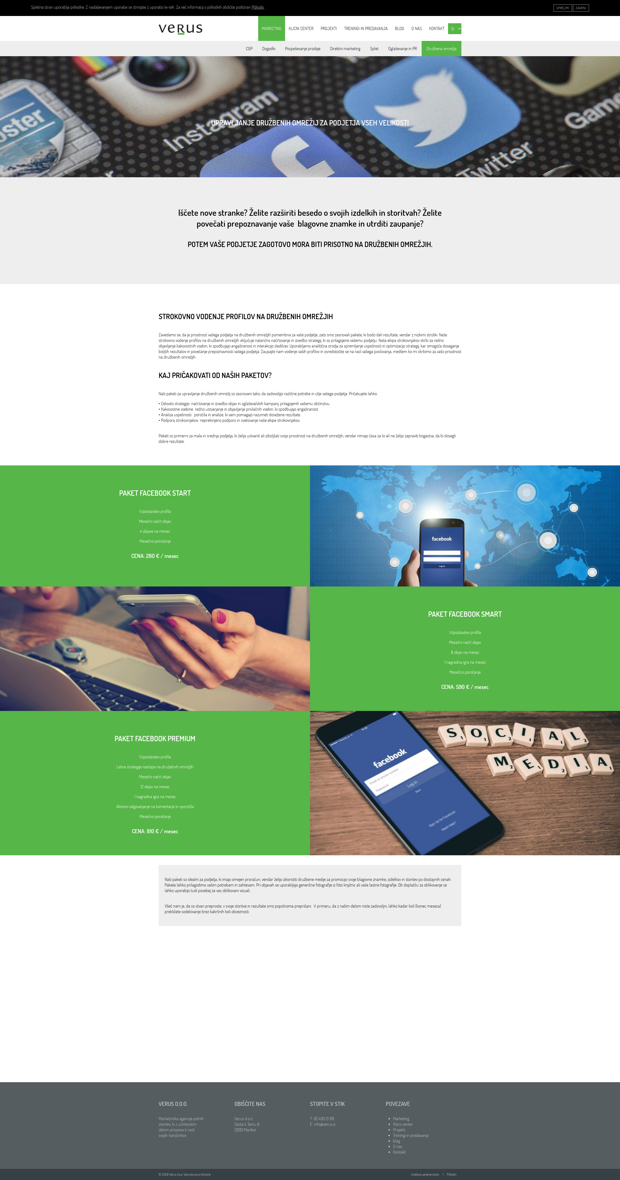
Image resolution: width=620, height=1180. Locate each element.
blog (399, 28)
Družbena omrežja (441, 48)
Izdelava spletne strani (425, 1174)
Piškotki (258, 7)
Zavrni (581, 8)
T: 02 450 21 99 (322, 1118)
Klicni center (301, 28)
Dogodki (268, 48)
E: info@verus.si (322, 1124)
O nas (416, 28)
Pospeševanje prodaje (302, 48)
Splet (374, 48)
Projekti (329, 28)
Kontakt (436, 28)
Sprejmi (562, 8)
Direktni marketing (345, 48)
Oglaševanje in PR (402, 48)
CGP (249, 48)
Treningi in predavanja (366, 28)
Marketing (271, 28)
